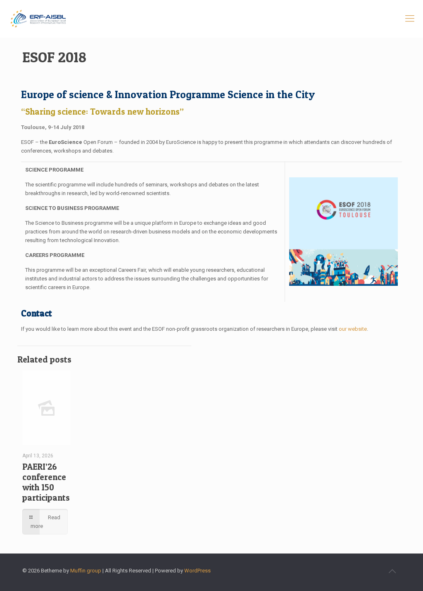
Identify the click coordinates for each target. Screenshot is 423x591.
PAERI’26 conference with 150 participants (46, 482)
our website (353, 329)
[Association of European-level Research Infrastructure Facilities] (38, 18)
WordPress (197, 570)
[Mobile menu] (410, 19)
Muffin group (85, 570)
